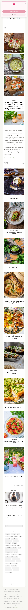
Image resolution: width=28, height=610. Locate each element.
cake (18, 534)
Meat (14, 335)
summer (13, 561)
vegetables (15, 567)
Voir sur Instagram (14, 11)
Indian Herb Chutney (14, 267)
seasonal (8, 558)
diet (18, 545)
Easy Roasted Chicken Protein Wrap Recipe (14, 51)
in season (14, 554)
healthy (16, 552)
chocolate (14, 538)
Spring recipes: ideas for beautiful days (14, 93)
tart (7, 563)
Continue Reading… (10, 158)
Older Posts (18, 485)
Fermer (14, 14)
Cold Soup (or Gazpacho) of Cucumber (14, 72)
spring (7, 561)
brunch (13, 534)
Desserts (11, 196)
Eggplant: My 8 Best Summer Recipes (14, 372)
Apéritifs (13, 100)
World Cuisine (13, 370)
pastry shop (14, 556)
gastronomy (9, 552)
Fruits (16, 196)
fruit (19, 547)
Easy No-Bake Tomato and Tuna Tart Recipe (14, 442)
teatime (16, 563)
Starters (14, 405)
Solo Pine (16, 607)
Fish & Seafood (14, 230)
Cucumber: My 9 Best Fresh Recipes (14, 407)
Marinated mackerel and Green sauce (14, 233)
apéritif (8, 534)
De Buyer (8, 543)
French (14, 547)
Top (23, 607)
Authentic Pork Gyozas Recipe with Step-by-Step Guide (14, 302)
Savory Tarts (7, 405)
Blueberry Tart (14, 198)
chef (20, 536)
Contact (7, 517)
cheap (11, 536)
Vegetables (21, 405)
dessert (8, 545)
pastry (19, 554)
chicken (8, 538)
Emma (6, 162)
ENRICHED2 (8, 547)
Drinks (11, 475)
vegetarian (16, 570)
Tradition (13, 565)
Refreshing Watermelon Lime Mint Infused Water (14, 477)
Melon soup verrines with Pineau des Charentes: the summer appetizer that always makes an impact (14, 106)
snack (13, 558)
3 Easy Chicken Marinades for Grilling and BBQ (14, 337)
